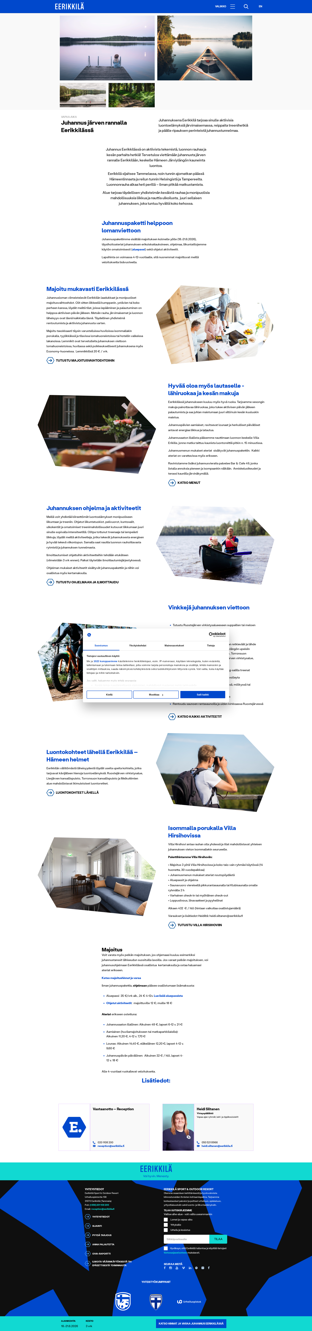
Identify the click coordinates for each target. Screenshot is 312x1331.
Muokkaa (154, 694)
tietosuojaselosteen (175, 1252)
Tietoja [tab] (211, 645)
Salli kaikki (203, 694)
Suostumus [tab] (101, 645)
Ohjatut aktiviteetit (119, 1003)
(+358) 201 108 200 (99, 1205)
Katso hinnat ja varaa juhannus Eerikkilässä (191, 1323)
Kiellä (109, 694)
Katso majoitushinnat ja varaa (121, 978)
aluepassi (138, 249)
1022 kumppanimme (105, 661)
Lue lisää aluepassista (168, 996)
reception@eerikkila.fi (111, 1146)
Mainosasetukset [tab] (174, 645)
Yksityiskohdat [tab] (137, 645)
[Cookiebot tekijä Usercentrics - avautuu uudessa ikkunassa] (211, 634)
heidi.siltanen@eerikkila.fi (217, 1146)
